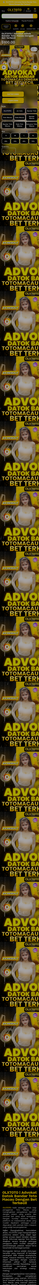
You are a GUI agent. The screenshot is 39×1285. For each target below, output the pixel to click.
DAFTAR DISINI (13, 94)
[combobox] (17, 16)
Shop (3, 11)
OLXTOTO (7, 1208)
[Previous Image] (4, 67)
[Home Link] (14, 10)
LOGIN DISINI (13, 101)
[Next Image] (35, 67)
